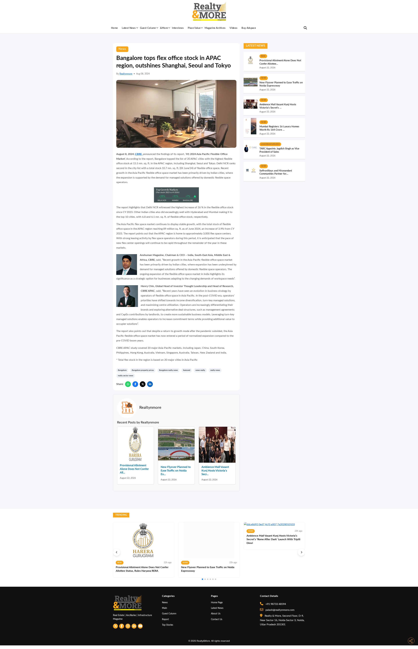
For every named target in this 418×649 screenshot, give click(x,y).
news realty (200, 370)
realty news (215, 370)
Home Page (217, 602)
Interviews (178, 28)
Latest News (129, 28)
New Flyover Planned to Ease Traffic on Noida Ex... (176, 471)
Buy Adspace (248, 28)
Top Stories (167, 625)
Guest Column (148, 28)
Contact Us (216, 619)
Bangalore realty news (168, 370)
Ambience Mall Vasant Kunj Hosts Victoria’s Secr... (215, 471)
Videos (233, 28)
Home (114, 28)
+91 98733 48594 (275, 604)
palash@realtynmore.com (279, 610)
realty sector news (125, 376)
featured (186, 370)
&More (164, 28)
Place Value (194, 28)
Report (165, 619)
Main (164, 608)
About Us (215, 613)
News (165, 602)
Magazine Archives (215, 28)
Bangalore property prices (143, 370)
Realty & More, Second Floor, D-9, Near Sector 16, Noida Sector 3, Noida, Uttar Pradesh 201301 (282, 620)
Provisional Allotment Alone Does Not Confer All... (134, 469)
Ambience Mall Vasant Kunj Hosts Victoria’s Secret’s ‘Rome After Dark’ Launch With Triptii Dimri (273, 539)
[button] (116, 552)
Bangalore (122, 370)
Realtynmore (126, 74)
